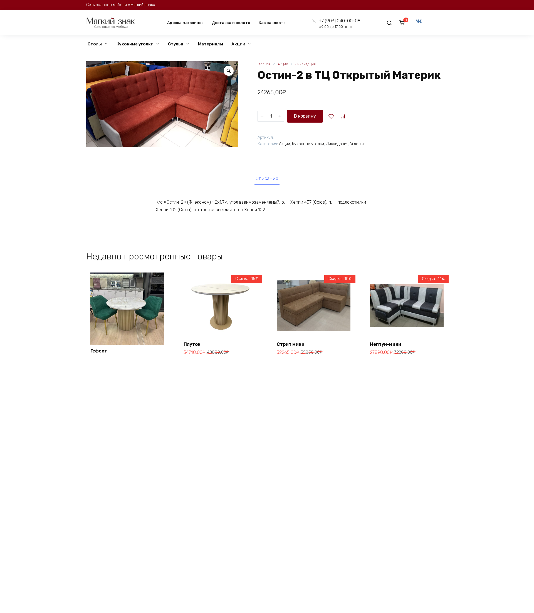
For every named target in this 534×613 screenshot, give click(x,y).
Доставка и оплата (231, 22)
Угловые (357, 144)
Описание (267, 178)
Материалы (210, 44)
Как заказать (272, 22)
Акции (238, 44)
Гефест (98, 351)
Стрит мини (291, 344)
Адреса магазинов (185, 22)
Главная (264, 64)
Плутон (192, 344)
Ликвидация (305, 64)
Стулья (175, 44)
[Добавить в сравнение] (343, 116)
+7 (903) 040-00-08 (339, 23)
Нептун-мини (385, 344)
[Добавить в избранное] (331, 116)
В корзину (305, 116)
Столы (95, 44)
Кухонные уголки (135, 44)
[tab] (266, 178)
